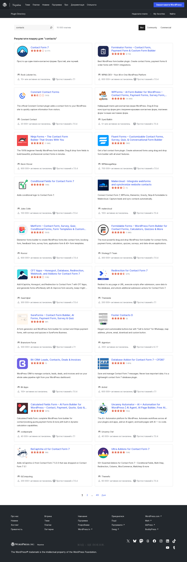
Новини (14, 520)
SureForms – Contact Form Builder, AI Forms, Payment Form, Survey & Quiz (52, 317)
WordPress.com (153, 516)
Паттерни (49, 529)
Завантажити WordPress (169, 5)
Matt (148, 520)
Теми (46, 520)
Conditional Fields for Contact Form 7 (52, 181)
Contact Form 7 (40, 47)
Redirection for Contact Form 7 (129, 270)
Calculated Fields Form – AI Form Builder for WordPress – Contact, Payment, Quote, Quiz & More (58, 406)
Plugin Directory (18, 14)
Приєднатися (118, 516)
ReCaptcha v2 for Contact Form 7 (50, 449)
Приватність (16, 529)
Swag (115, 529)
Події (114, 520)
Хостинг (15, 525)
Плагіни (47, 525)
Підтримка (83, 520)
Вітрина (48, 516)
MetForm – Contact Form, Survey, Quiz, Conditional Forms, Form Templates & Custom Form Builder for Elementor (57, 227)
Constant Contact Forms (45, 92)
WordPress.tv (85, 529)
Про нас (14, 516)
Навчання (82, 516)
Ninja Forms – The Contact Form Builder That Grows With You (49, 138)
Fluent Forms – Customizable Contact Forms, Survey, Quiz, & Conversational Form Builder (137, 138)
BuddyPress (152, 529)
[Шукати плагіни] (51, 27)
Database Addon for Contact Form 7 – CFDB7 (137, 359)
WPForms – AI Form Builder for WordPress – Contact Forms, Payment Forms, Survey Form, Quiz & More (138, 94)
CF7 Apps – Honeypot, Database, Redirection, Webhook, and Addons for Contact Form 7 (57, 272)
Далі (104, 495)
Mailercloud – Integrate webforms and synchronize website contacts (131, 183)
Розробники (83, 525)
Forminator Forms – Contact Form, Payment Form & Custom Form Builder (133, 49)
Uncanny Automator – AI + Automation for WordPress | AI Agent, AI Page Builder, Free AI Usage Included (138, 406)
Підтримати (118, 525)
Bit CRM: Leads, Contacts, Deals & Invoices (56, 359)
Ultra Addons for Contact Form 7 (130, 449)
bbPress (150, 525)
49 (97, 495)
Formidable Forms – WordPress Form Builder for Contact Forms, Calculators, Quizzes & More (139, 227)
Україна (40, 544)
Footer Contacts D (122, 315)
